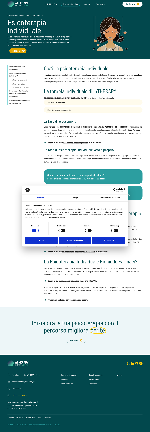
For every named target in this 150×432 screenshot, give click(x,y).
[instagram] (128, 363)
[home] (18, 4)
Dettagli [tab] (75, 198)
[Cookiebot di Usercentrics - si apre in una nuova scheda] (115, 190)
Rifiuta (41, 240)
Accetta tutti (109, 240)
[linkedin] (132, 363)
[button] (51, 4)
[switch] (61, 230)
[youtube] (140, 363)
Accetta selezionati (75, 240)
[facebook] (136, 363)
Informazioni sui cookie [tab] (110, 198)
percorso (49, 98)
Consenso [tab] (40, 198)
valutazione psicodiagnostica (117, 126)
